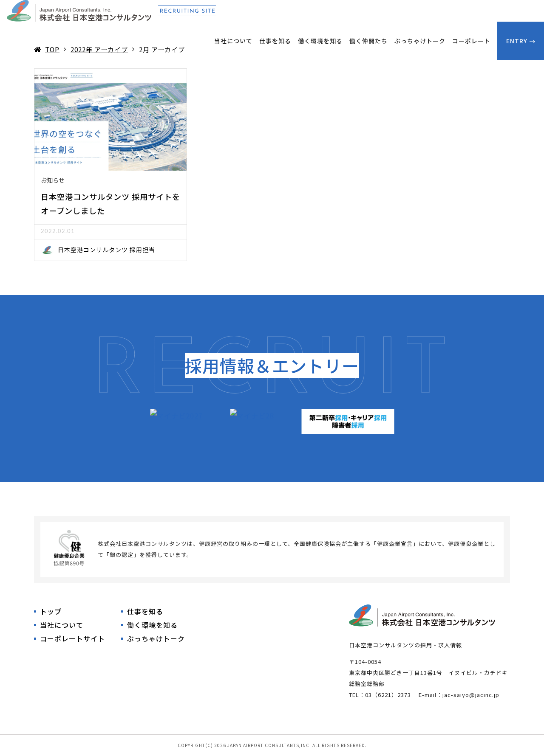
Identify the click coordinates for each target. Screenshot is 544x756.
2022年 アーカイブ (99, 49)
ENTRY (516, 41)
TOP (52, 49)
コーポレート (471, 41)
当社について (233, 41)
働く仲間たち (368, 41)
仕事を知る (275, 41)
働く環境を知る (320, 41)
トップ (51, 611)
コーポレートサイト (72, 638)
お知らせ (53, 180)
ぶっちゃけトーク (419, 41)
